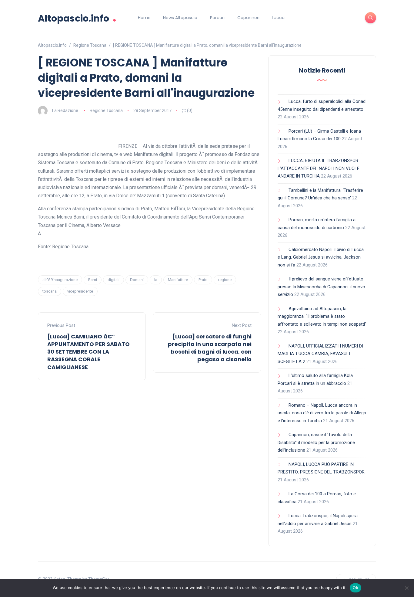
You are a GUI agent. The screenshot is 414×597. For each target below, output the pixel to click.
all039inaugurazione (60, 279)
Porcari (217, 18)
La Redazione (65, 110)
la (155, 279)
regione (225, 279)
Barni (92, 279)
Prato (203, 279)
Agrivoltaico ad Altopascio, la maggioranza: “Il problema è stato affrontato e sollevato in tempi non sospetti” (322, 316)
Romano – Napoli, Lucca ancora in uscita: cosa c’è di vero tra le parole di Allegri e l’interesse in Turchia (322, 412)
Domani (137, 279)
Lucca (278, 18)
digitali (113, 279)
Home (144, 18)
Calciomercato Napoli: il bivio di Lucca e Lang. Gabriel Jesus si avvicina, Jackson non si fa (321, 257)
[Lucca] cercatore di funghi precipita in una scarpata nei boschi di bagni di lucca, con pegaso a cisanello (210, 348)
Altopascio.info (77, 17)
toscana (49, 291)
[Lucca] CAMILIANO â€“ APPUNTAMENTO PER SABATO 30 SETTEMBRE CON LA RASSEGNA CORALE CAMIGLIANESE (88, 352)
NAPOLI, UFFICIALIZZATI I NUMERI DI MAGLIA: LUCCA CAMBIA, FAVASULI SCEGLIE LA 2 (320, 353)
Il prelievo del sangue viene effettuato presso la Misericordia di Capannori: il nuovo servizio (321, 286)
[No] (406, 588)
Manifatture (178, 279)
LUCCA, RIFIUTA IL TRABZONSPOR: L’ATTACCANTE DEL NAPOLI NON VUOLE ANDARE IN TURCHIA (318, 168)
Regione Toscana (106, 110)
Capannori (248, 18)
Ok (355, 587)
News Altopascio (180, 18)
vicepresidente (80, 291)
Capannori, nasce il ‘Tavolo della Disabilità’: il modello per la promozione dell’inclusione (316, 442)
